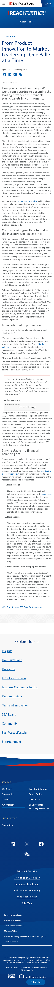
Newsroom (34, 799)
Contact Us (7, 825)
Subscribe (36, 982)
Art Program (8, 804)
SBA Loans (9, 714)
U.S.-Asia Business (10, 36)
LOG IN (48, 3)
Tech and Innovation (15, 705)
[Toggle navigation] (3, 4)
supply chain (46, 494)
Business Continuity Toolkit (20, 687)
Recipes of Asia (12, 696)
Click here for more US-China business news (22, 607)
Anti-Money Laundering (27, 890)
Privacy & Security (27, 871)
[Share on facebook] (4, 74)
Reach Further (35, 794)
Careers (6, 799)
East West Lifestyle (14, 732)
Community (10, 723)
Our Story (7, 789)
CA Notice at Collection (27, 877)
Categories (26, 21)
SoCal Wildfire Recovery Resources (39, 806)
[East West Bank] (21, 3)
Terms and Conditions (27, 884)
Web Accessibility (27, 896)
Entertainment (11, 742)
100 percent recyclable (27, 201)
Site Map (27, 903)
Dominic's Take (12, 660)
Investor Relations (38, 789)
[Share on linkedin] (9, 74)
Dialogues (8, 669)
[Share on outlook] (15, 74)
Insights (7, 651)
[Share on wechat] (20, 74)
